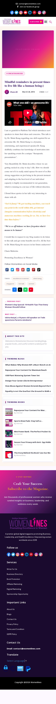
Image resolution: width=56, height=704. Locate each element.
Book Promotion (13, 579)
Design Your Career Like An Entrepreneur (24, 380)
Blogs (9, 614)
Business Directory (15, 574)
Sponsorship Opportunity (17, 594)
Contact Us (11, 619)
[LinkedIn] (28, 269)
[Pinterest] (33, 269)
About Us (11, 609)
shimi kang (37, 278)
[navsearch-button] (51, 22)
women (31, 284)
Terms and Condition (15, 629)
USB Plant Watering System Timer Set (22, 375)
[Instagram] (17, 269)
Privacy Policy (12, 624)
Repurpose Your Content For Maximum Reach (26, 370)
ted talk (21, 284)
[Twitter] (12, 269)
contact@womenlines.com (26, 648)
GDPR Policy (12, 634)
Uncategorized (15, 73)
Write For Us (12, 569)
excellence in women (21, 278)
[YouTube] (23, 269)
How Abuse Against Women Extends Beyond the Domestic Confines (28, 386)
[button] (45, 21)
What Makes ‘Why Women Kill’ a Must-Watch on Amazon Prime (28, 365)
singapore (10, 284)
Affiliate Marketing (14, 584)
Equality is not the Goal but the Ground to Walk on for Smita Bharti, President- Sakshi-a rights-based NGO (28, 391)
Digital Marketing (14, 589)
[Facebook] (7, 269)
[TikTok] (39, 269)
